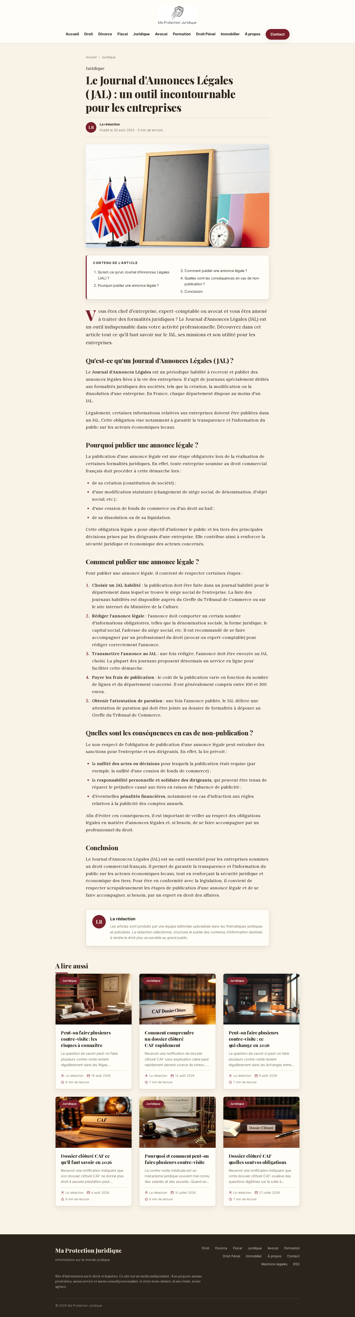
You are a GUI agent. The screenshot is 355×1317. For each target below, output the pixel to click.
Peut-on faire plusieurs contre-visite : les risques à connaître (86, 1038)
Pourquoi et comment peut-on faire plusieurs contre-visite (177, 1159)
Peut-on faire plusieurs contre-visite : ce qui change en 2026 (254, 1038)
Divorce (105, 34)
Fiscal (122, 34)
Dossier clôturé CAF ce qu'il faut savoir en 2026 (86, 1159)
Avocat (161, 34)
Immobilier (230, 34)
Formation (182, 34)
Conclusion (194, 291)
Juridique (141, 34)
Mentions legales (274, 1264)
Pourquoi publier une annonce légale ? (128, 285)
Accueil (72, 34)
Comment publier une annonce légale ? (216, 271)
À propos (252, 34)
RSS (296, 1264)
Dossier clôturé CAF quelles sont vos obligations (257, 1159)
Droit (88, 34)
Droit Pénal (205, 34)
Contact (277, 34)
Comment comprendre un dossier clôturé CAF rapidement (169, 1038)
